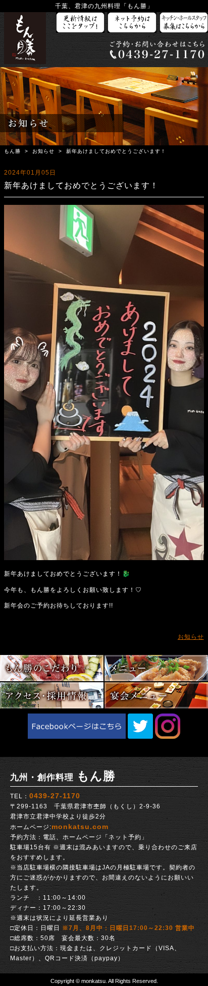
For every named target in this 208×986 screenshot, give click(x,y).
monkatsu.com (80, 827)
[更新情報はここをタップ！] (80, 23)
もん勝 (12, 151)
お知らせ (43, 151)
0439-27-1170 (54, 796)
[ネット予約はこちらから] (132, 23)
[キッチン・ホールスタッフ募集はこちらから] (184, 23)
